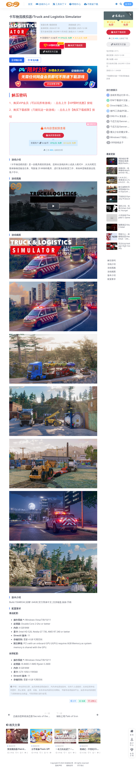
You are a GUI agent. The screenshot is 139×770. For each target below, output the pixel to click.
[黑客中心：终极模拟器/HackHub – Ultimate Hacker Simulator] (111, 236)
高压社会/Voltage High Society (124, 245)
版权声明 (58, 765)
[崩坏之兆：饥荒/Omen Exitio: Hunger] (111, 208)
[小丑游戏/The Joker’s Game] (111, 217)
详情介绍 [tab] (18, 60)
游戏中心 (43, 4)
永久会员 (127, 22)
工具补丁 (60, 4)
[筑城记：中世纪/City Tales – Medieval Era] (89, 736)
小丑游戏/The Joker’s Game (124, 216)
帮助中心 (76, 4)
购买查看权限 (54, 135)
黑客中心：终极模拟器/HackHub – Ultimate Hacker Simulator (124, 239)
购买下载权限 (76, 45)
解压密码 (112, 260)
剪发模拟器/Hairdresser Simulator (16, 750)
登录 (129, 4)
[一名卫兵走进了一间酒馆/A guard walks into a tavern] (65, 736)
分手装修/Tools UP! (40, 749)
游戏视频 (112, 267)
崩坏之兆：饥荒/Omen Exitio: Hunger (124, 208)
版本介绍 (112, 275)
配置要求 (112, 279)
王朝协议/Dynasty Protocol (124, 197)
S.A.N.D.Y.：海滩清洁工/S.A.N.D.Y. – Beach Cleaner (124, 181)
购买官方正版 (52, 52)
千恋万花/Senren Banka (122, 121)
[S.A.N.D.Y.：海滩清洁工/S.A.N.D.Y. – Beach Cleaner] (111, 180)
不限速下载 (92, 4)
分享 (74, 701)
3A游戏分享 (68, 763)
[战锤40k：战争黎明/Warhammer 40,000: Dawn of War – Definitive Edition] (111, 170)
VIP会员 (112, 22)
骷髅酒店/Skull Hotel (124, 225)
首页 (30, 4)
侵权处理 (69, 765)
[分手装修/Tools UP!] (41, 736)
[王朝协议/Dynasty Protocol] (111, 199)
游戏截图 (112, 271)
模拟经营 (53, 24)
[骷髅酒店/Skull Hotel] (111, 227)
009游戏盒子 (117, 142)
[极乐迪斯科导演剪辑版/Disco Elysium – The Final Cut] (111, 189)
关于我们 (80, 765)
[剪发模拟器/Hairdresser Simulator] (17, 736)
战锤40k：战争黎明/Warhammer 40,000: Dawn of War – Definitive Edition (124, 174)
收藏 (83, 701)
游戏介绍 (112, 264)
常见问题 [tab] (34, 60)
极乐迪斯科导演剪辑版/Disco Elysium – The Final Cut (124, 190)
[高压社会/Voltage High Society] (111, 246)
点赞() (93, 701)
